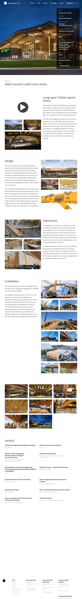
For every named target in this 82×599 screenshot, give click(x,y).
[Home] (12, 3)
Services (45, 3)
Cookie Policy (16, 595)
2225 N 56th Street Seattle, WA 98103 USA (64, 585)
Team (38, 3)
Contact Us (15, 591)
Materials (14, 584)
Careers (61, 3)
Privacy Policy (16, 593)
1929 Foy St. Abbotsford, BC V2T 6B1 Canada (32, 583)
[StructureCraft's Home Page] (4, 580)
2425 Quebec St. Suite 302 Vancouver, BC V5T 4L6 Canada (48, 586)
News (13, 588)
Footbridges (53, 3)
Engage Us (70, 3)
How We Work (16, 589)
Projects (32, 3)
